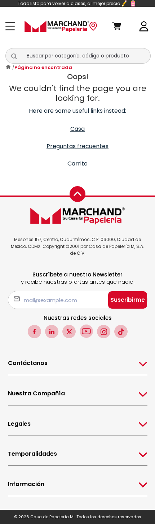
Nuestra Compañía (36, 393)
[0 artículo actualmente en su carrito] (122, 26)
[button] (18, 56)
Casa (77, 129)
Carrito (77, 163)
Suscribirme (127, 300)
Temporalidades (32, 454)
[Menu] (12, 26)
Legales (19, 424)
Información (26, 484)
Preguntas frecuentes (77, 146)
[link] (144, 26)
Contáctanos (28, 363)
